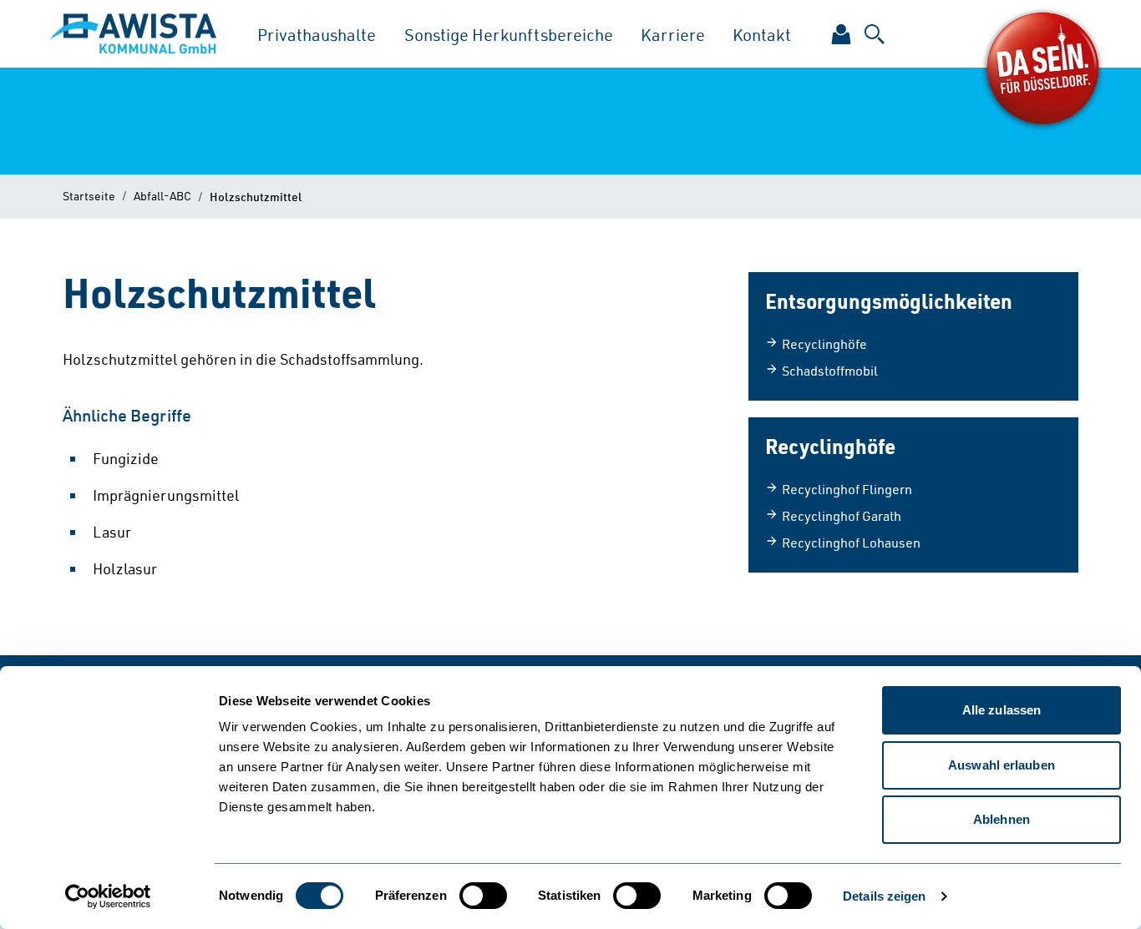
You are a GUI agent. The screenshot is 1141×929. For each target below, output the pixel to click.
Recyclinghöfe (824, 344)
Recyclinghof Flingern (847, 489)
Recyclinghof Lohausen (851, 542)
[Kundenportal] (841, 34)
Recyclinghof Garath (841, 515)
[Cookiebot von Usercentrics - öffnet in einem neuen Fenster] (108, 896)
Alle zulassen (1001, 710)
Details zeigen (884, 896)
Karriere (673, 34)
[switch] (483, 895)
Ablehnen (1001, 819)
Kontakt (762, 34)
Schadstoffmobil (830, 370)
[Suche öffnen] (875, 34)
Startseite (89, 196)
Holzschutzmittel (256, 196)
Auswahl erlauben (1001, 765)
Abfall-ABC (162, 196)
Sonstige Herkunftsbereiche (508, 34)
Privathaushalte (316, 34)
